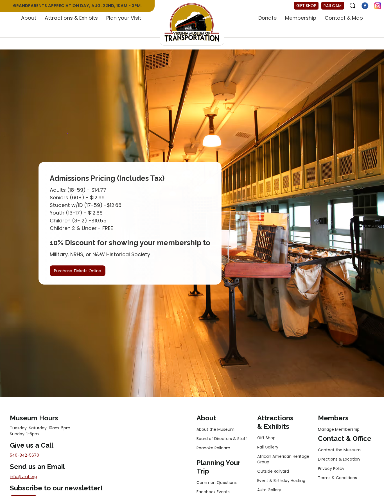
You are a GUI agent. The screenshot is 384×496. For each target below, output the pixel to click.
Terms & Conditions (337, 478)
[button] (28, 18)
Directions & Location (339, 459)
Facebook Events (213, 492)
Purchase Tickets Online (77, 271)
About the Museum (215, 429)
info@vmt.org (23, 476)
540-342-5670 (24, 455)
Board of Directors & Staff (221, 438)
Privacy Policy (331, 468)
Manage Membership (339, 429)
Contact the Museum (339, 450)
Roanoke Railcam (213, 448)
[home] (192, 23)
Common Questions (216, 482)
